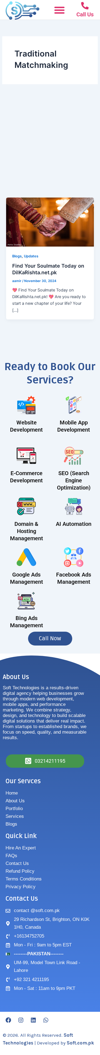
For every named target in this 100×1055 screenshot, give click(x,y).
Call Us (85, 14)
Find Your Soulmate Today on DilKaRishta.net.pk (48, 269)
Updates (31, 256)
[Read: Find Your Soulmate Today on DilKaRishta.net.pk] (50, 221)
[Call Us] (85, 5)
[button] (59, 10)
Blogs (17, 256)
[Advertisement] (50, 145)
